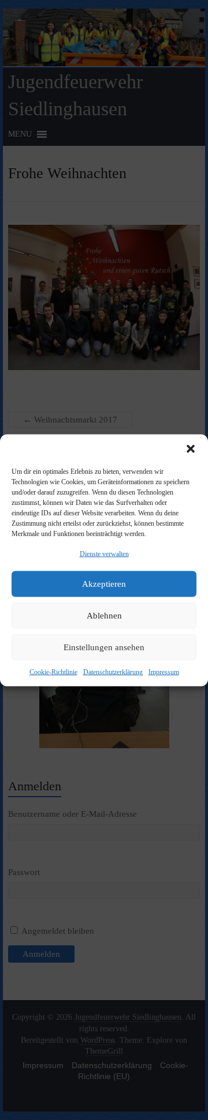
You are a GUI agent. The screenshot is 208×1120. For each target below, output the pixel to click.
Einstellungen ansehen (104, 647)
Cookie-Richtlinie (53, 672)
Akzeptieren (104, 584)
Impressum (163, 672)
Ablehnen (104, 615)
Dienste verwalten (104, 553)
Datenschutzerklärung (113, 672)
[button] (190, 448)
